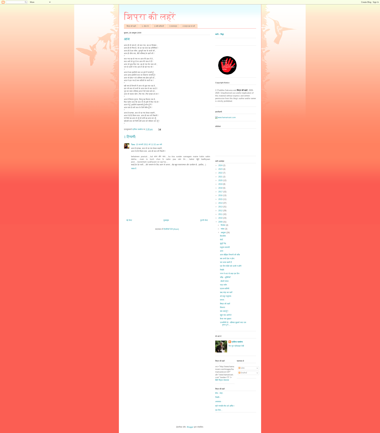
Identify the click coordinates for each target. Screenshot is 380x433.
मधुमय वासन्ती (225, 247)
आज (221, 251)
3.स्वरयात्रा (173, 26)
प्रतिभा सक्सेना (237, 342)
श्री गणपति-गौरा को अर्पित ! (224, 406)
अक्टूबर (223, 232)
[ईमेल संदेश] (159, 129)
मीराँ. (221, 240)
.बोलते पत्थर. (224, 281)
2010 (220, 218)
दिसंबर (223, 225)
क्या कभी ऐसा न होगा (227, 258)
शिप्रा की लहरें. (131, 26)
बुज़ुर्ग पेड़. (223, 243)
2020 (220, 180)
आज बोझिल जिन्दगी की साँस (230, 255)
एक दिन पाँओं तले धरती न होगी (230, 266)
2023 (220, 169)
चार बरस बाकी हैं (226, 262)
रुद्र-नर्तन (223, 285)
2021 (220, 177)
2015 (220, 199)
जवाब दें (133, 168)
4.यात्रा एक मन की (189, 26)
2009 (220, 222)
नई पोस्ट (129, 220)
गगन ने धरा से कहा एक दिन (229, 273)
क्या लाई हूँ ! (224, 311)
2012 (220, 210)
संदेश (242, 368)
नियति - (217, 397)
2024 (220, 165)
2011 (220, 214)
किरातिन (223, 236)
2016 (220, 195)
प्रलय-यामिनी (224, 288)
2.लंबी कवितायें (159, 26)
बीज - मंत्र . (219, 393)
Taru (133, 144)
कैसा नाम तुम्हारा (225, 319)
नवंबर (223, 229)
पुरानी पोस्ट (204, 220)
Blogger (190, 427)
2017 (220, 192)
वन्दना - (222, 300)
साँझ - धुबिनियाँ (225, 277)
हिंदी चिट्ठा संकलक (222, 380)
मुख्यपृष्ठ (166, 220)
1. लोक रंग (145, 26)
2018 (220, 188)
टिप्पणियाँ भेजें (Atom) (171, 229)
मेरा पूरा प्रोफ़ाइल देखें (236, 346)
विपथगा (222, 307)
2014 (220, 203)
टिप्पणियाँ (243, 373)
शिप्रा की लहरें (150, 17)
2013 (220, 207)
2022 (220, 173)
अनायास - (218, 401)
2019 (220, 184)
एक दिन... (219, 410)
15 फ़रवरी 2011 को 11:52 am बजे (149, 144)
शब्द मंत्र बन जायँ (226, 292)
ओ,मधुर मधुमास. (226, 296)
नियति (222, 270)
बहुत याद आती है (225, 315)
